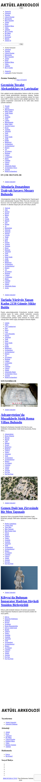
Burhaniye (8, 447)
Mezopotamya (9, 109)
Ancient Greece (10, 126)
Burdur (7, 629)
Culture (7, 155)
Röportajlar (8, 19)
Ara (21, 8)
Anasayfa (8, 11)
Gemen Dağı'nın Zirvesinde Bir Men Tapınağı (19, 509)
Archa (7, 288)
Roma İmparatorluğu (11, 626)
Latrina (7, 73)
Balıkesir (7, 448)
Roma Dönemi (9, 436)
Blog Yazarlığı (9, 20)
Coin (6, 332)
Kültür (7, 140)
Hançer (7, 221)
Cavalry (7, 235)
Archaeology (9, 144)
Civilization (8, 157)
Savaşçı (7, 211)
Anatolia (7, 129)
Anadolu (7, 117)
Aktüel (7, 22)
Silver (6, 330)
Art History (8, 151)
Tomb (6, 237)
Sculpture (8, 624)
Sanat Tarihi (8, 137)
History (7, 148)
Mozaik (7, 438)
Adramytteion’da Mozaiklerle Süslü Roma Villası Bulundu (17, 418)
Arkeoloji (8, 13)
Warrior (7, 233)
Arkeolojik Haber (10, 166)
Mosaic (7, 439)
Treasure (7, 246)
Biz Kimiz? (9, 756)
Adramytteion (9, 434)
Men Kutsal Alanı (10, 531)
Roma (7, 115)
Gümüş (7, 323)
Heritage (7, 153)
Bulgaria (7, 250)
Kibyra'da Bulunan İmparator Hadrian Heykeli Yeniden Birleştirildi (20, 601)
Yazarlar (7, 15)
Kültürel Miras (9, 26)
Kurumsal (8, 37)
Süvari (7, 213)
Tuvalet (7, 106)
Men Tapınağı (9, 529)
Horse (7, 248)
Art (6, 149)
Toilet (6, 119)
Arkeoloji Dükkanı (11, 724)
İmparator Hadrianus (11, 619)
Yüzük (7, 219)
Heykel (7, 622)
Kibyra (7, 617)
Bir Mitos (8, 33)
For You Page (9, 474)
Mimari (7, 443)
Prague (7, 335)
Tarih (6, 133)
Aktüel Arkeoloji (10, 182)
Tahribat (7, 29)
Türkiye (7, 450)
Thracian (7, 230)
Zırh (6, 222)
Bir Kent (7, 35)
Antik (6, 139)
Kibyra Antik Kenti (11, 628)
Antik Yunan (9, 113)
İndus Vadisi (9, 111)
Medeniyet (8, 142)
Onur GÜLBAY (21, 80)
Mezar (7, 215)
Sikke (6, 325)
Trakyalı (7, 208)
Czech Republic (10, 334)
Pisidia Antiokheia (10, 523)
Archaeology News (11, 168)
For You (7, 472)
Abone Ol (8, 40)
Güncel (7, 162)
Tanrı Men (8, 527)
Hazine (7, 224)
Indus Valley (9, 124)
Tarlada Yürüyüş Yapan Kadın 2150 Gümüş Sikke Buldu (18, 303)
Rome (7, 128)
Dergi (6, 24)
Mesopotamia (9, 122)
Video (7, 28)
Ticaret (7, 445)
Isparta (7, 534)
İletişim (7, 39)
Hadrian (7, 620)
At (5, 226)
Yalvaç (7, 533)
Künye (8, 754)
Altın (6, 217)
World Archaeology (11, 171)
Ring (6, 241)
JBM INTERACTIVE (10, 778)
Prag (6, 328)
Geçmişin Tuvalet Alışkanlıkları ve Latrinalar (20, 86)
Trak (6, 210)
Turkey (7, 452)
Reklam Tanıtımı (11, 745)
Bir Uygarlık (9, 31)
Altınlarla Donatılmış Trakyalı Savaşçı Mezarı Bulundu (17, 190)
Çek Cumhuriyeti (10, 326)
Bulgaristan (8, 228)
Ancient (7, 169)
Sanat (6, 135)
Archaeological (9, 146)
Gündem (7, 160)
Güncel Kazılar (9, 17)
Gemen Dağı (9, 525)
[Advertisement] (20, 682)
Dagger (7, 242)
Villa (6, 441)
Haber (7, 158)
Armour (7, 244)
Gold (6, 239)
